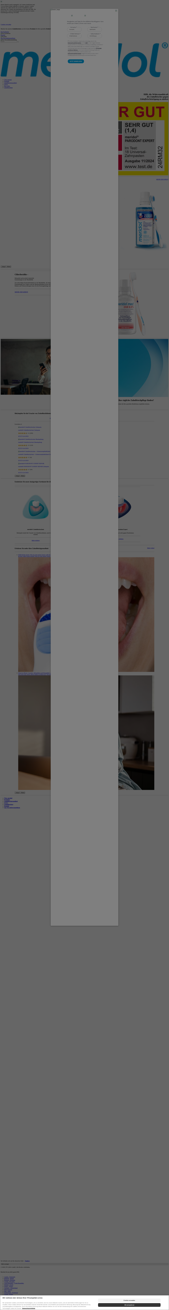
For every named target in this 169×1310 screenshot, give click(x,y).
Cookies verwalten (129, 1300)
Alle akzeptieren (129, 1305)
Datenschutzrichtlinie (28, 1308)
